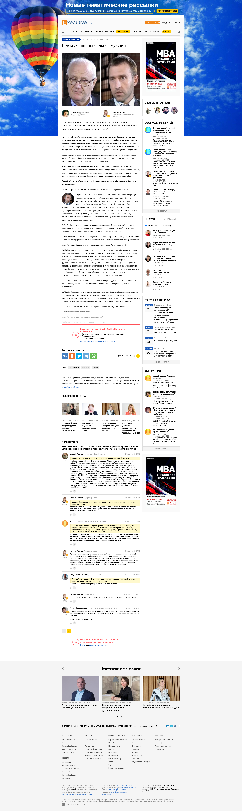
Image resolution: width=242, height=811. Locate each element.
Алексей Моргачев (160, 275)
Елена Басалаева (160, 396)
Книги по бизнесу (114, 759)
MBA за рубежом (114, 746)
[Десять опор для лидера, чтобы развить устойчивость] (81, 688)
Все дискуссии (161, 449)
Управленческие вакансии (94, 755)
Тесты (110, 762)
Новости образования (70, 772)
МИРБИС (167, 32)
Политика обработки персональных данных (77, 795)
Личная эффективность (93, 749)
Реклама (84, 726)
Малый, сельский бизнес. (164, 376)
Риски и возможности (163, 746)
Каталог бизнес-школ (116, 768)
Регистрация (174, 23)
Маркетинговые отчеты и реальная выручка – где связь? (164, 245)
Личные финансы (161, 743)
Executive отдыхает (69, 752)
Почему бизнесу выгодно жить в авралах (164, 232)
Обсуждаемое (170, 219)
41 (130, 702)
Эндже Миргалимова (161, 235)
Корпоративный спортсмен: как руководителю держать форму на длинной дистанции (165, 175)
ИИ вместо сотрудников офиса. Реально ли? (163, 431)
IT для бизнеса (137, 755)
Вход (164, 23)
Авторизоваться (87, 341)
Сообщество (77, 32)
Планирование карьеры (93, 752)
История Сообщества (69, 746)
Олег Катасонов (159, 434)
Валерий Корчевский (72, 449)
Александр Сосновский (162, 249)
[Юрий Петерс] (165, 110)
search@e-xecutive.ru (124, 785)
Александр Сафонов (161, 196)
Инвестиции (159, 749)
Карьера (89, 32)
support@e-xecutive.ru (119, 793)
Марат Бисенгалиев (127, 449)
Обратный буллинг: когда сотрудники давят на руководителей (116, 708)
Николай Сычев (159, 180)
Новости (147, 32)
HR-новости (66, 778)
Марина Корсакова (111, 446)
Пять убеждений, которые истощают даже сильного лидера (160, 706)
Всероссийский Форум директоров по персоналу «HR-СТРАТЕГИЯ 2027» (165, 353)
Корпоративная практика (141, 743)
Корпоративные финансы (164, 740)
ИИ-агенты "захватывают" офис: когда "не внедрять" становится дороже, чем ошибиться (164, 411)
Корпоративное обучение (117, 740)
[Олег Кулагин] (148, 110)
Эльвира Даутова (160, 136)
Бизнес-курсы (113, 752)
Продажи (135, 752)
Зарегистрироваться (106, 341)
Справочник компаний (93, 759)
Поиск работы (90, 743)
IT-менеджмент (137, 746)
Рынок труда (89, 746)
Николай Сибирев (160, 416)
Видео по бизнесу (115, 765)
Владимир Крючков (92, 449)
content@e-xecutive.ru (118, 791)
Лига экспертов (67, 743)
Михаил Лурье (158, 379)
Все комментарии (161, 211)
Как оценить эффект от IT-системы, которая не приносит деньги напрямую (164, 258)
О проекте (67, 726)
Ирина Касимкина (129, 446)
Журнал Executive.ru (69, 749)
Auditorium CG (159, 348)
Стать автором (153, 23)
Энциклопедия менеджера (141, 762)
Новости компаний (68, 765)
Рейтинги (111, 749)
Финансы (136, 32)
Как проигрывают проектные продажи (162, 271)
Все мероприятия (161, 362)
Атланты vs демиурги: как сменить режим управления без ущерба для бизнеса (131, 428)
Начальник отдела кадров (165, 341)
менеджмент (74, 367)
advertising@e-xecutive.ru (118, 789)
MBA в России (113, 743)
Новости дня (66, 762)
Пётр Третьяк (158, 263)
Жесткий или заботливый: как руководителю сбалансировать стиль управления (164, 131)
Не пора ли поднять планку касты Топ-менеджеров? (164, 393)
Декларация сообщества (103, 726)
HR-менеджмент (91, 740)
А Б (85, 446)
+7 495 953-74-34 (168, 785)
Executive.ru (75, 789)
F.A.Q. (75, 726)
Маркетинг (135, 749)
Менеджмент (123, 32)
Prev (63, 668)
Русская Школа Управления (164, 338)
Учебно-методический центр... (165, 327)
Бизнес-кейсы (113, 755)
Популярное (152, 219)
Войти (82, 645)
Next (179, 668)
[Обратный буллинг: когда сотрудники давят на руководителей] (121, 688)
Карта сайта (106, 795)
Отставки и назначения (70, 769)
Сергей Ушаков (109, 449)
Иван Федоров (158, 287)
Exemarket (135, 759)
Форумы (157, 32)
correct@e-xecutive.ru (70, 386)
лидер (95, 367)
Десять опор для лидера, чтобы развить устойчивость (164, 192)
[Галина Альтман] (174, 110)
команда (85, 367)
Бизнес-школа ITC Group (162, 305)
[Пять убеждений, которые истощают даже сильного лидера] (161, 688)
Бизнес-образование (105, 32)
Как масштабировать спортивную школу (162, 283)
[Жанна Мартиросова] (157, 110)
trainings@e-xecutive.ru (127, 787)
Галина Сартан (94, 446)
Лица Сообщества (68, 740)
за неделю (153, 225)
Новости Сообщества (69, 775)
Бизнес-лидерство (70, 421)
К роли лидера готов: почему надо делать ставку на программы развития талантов (165, 153)
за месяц (166, 225)
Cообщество (67, 735)
